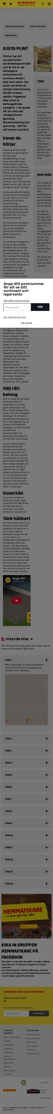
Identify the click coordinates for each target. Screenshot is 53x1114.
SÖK (40, 307)
